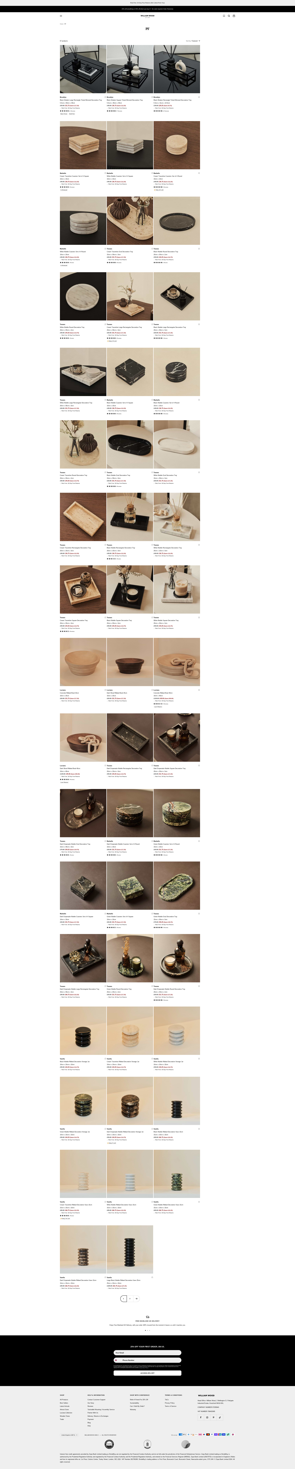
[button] (219, 16)
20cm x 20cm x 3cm (67, 623)
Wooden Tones (65, 1416)
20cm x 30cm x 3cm (114, 330)
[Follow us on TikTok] (220, 1417)
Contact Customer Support (96, 1400)
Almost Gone (64, 1409)
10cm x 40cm (158, 696)
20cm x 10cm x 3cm (67, 551)
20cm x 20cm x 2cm (160, 254)
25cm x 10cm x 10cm (114, 1283)
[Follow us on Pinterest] (213, 1417)
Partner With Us (93, 1413)
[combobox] (86, 15)
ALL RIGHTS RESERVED (109, 1435)
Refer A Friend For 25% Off (139, 1400)
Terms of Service (170, 1406)
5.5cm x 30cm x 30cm (114, 103)
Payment (91, 1419)
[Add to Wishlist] (105, 97)
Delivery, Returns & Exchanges (98, 1416)
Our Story (91, 1403)
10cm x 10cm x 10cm (67, 1064)
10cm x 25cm (64, 696)
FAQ (89, 1426)
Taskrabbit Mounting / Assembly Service (101, 1409)
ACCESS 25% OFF (147, 1373)
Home (61, 24)
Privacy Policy (142, 1367)
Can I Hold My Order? (137, 1406)
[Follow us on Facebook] (201, 1417)
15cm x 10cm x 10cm (161, 1135)
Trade (62, 1419)
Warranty (133, 1409)
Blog (89, 1423)
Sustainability (134, 1403)
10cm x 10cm (64, 179)
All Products (64, 1400)
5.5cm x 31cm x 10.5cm (162, 103)
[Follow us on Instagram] (207, 1417)
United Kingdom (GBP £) (68, 1435)
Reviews (90, 1406)
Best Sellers (64, 1403)
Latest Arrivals (64, 1406)
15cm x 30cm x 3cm (114, 254)
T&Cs (167, 1400)
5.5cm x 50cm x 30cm (67, 103)
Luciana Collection (66, 1413)
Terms (147, 1367)
